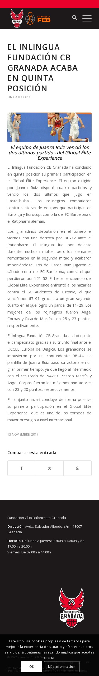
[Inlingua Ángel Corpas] (49, 127)
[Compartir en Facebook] (22, 468)
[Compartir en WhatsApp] (77, 468)
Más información (62, 666)
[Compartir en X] (50, 468)
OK (31, 666)
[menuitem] (72, 18)
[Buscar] (72, 18)
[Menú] (84, 18)
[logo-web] (41, 18)
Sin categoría (19, 97)
